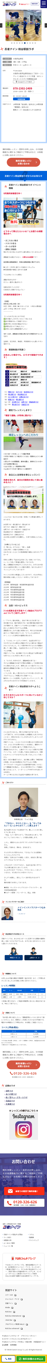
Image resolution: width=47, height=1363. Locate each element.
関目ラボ (11, 392)
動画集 (31, 1237)
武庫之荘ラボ (24, 397)
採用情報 (13, 1345)
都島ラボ (11, 399)
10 (35, 43)
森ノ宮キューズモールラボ (17, 1097)
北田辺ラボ (25, 404)
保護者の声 (7, 1240)
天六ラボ (19, 392)
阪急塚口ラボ (28, 392)
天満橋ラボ (10, 1104)
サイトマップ (34, 1240)
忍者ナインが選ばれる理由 (13, 1234)
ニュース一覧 (8, 1246)
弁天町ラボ (16, 402)
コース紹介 (7, 1237)
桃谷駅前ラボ (22, 394)
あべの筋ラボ (13, 397)
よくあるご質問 (9, 1243)
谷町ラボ (24, 402)
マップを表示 (24, 82)
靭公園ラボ (12, 394)
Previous (1, 25)
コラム (31, 1234)
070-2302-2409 (22, 88)
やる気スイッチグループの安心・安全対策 (17, 1342)
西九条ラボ (16, 404)
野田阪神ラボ (34, 402)
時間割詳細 (21, 99)
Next (46, 25)
